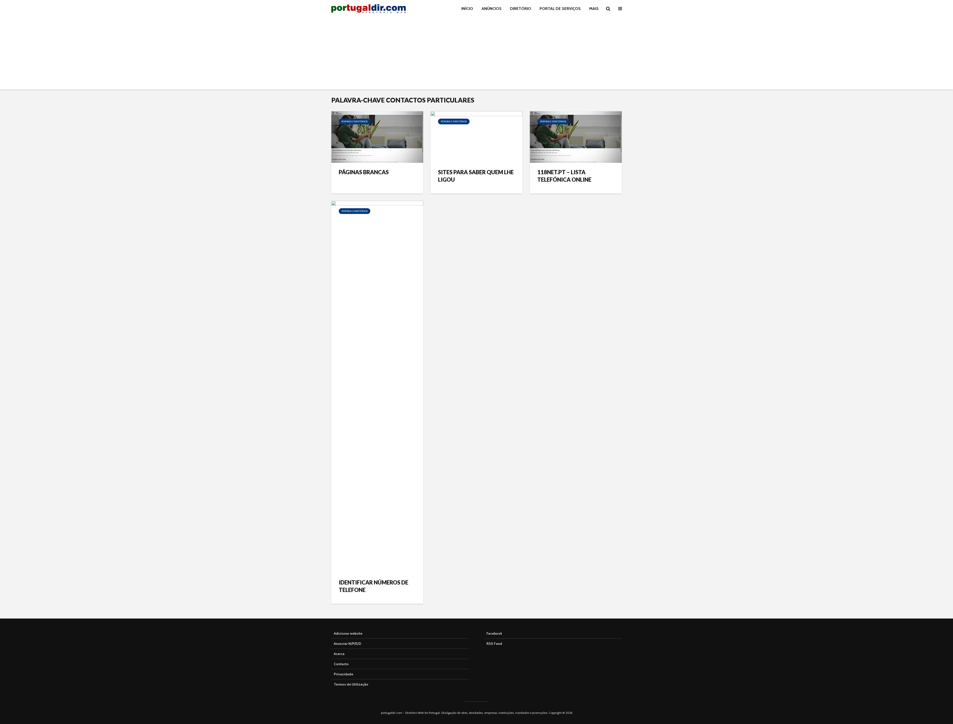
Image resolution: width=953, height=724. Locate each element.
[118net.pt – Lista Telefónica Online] (576, 136)
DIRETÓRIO (520, 8)
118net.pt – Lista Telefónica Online (564, 176)
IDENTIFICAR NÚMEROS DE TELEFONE (373, 586)
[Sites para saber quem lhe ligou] (476, 136)
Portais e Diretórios (354, 121)
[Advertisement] (476, 54)
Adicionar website (348, 633)
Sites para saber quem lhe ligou (476, 176)
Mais (594, 8)
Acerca (339, 654)
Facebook (494, 633)
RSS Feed (494, 643)
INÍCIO (467, 8)
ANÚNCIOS (491, 8)
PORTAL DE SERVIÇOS (560, 8)
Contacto (341, 664)
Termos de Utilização (351, 684)
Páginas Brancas (364, 172)
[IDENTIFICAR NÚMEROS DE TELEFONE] (377, 386)
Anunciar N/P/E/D (347, 643)
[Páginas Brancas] (377, 136)
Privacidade (343, 674)
